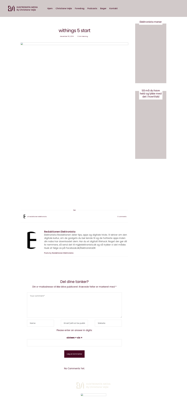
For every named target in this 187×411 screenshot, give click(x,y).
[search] (121, 8)
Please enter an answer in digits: (74, 330)
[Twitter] (71, 216)
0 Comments (122, 217)
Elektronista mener (151, 22)
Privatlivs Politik (48, 384)
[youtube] (3, 172)
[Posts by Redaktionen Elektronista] (24, 216)
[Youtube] (147, 384)
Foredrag (79, 8)
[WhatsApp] (77, 216)
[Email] (74, 216)
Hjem (50, 8)
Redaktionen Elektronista (38, 217)
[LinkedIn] (81, 216)
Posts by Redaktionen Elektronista (59, 253)
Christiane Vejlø (64, 8)
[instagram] (3, 167)
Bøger (103, 8)
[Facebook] (67, 216)
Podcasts (92, 8)
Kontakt (113, 8)
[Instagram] (141, 384)
